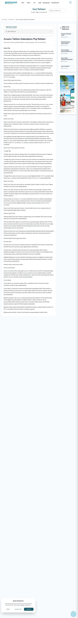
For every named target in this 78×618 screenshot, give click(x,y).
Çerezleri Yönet (18, 609)
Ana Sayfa (4, 19)
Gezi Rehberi (11, 19)
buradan (22, 605)
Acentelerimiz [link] (55, 3)
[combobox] (27, 32)
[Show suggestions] (51, 31)
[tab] (11, 27)
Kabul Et (29, 609)
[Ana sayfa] (11, 2)
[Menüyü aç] (70, 2)
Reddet (8, 609)
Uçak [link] (39, 3)
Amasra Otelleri (8, 83)
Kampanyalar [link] (46, 3)
